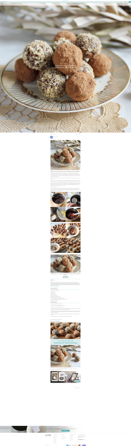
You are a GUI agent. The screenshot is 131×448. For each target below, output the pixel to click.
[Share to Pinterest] (55, 287)
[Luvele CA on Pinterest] (82, 439)
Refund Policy (55, 439)
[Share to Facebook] (53, 287)
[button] (101, 4)
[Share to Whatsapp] (56, 287)
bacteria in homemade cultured (71, 184)
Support (62, 439)
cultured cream (68, 180)
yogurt (64, 183)
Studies (71, 182)
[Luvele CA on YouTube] (80, 439)
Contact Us (55, 441)
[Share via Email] (57, 287)
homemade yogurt (74, 183)
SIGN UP (65, 430)
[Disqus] (65, 398)
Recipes (71, 440)
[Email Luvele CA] (84, 439)
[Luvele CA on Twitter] (78, 439)
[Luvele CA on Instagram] (83, 439)
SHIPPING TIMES (65, 0)
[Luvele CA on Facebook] (79, 439)
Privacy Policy (55, 440)
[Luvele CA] (2, 4)
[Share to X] (52, 287)
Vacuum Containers (72, 439)
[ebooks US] (65, 382)
